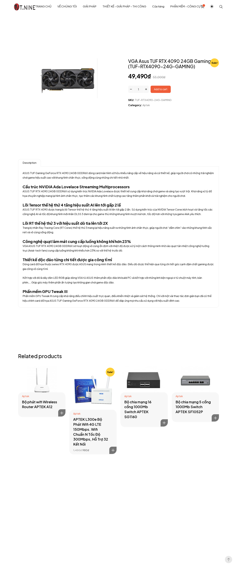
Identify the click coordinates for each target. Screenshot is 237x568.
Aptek (146, 105)
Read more (61, 413)
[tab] (29, 162)
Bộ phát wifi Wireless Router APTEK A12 (39, 404)
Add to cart (160, 89)
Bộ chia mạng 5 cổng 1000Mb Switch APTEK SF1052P (193, 407)
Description (29, 162)
